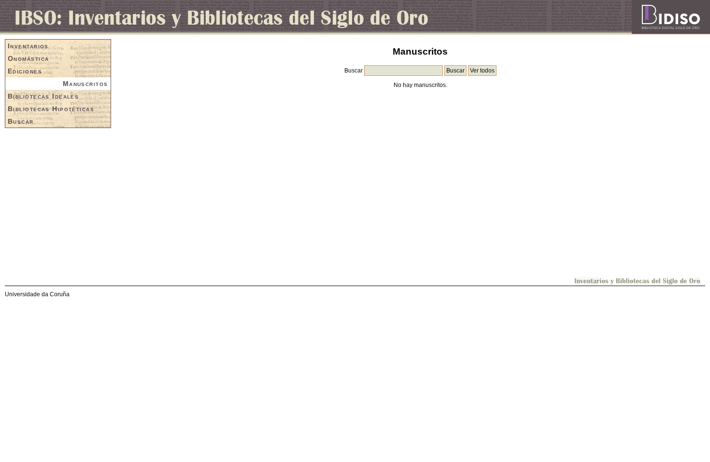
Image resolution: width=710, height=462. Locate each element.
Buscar (21, 121)
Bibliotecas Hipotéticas (51, 109)
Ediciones (25, 71)
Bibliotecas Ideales (43, 96)
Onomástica (28, 58)
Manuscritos (85, 83)
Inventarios (28, 46)
